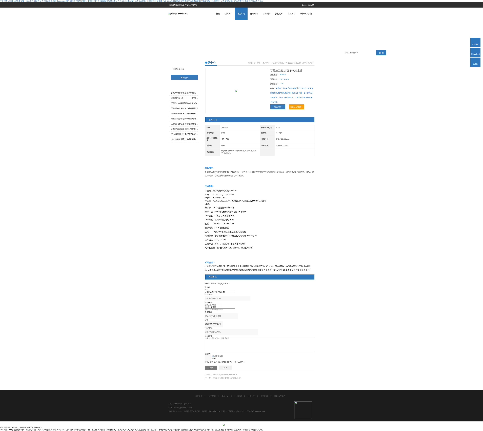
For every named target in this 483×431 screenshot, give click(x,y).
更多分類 (184, 78)
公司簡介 (228, 14)
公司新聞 (266, 14)
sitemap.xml (260, 411)
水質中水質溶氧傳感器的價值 (183, 93)
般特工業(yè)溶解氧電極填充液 (225, 374)
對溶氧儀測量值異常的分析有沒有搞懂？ (185, 113)
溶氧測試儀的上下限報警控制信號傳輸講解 (185, 129)
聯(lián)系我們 (306, 14)
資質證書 (264, 396)
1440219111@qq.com (182, 404)
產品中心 (241, 14)
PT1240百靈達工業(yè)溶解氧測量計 (219, 284)
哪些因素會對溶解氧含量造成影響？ (185, 119)
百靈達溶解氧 (178, 69)
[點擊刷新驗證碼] (217, 357)
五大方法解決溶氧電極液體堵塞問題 (185, 124)
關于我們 (212, 396)
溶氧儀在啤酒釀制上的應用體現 (184, 108)
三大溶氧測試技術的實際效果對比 (185, 134)
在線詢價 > (278, 107)
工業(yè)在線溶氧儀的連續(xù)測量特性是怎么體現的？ (185, 103)
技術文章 (279, 14)
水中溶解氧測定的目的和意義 (183, 139)
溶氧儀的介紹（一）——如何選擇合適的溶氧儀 (185, 98)
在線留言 (291, 14)
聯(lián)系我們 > (296, 107)
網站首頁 (199, 396)
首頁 (218, 14)
